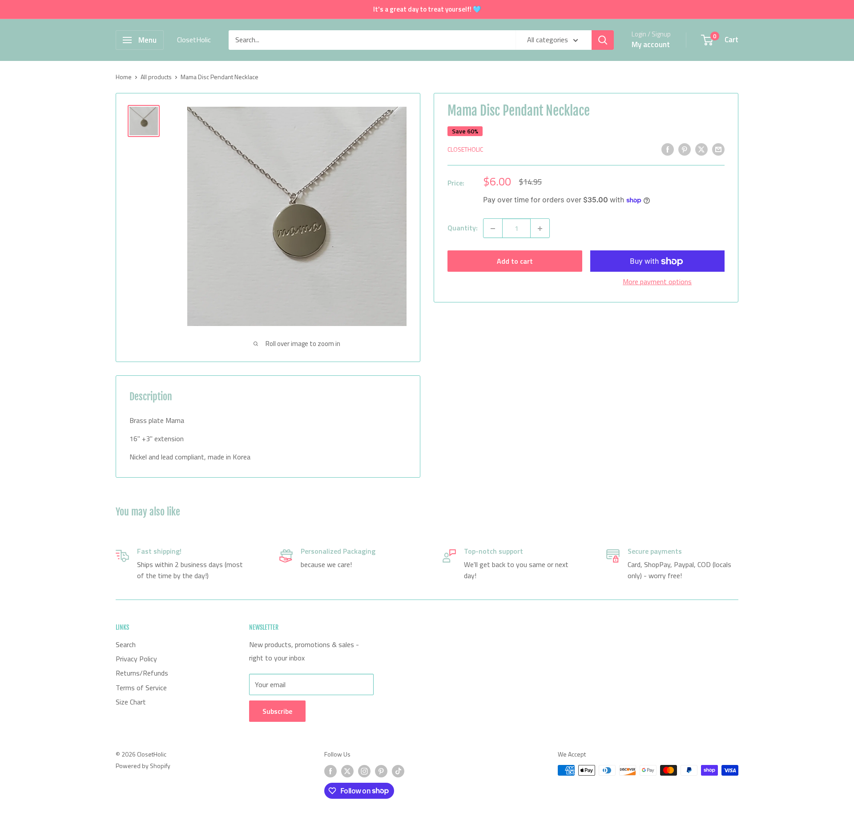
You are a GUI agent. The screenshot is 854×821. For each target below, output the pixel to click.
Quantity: (462, 228)
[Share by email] (718, 149)
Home (124, 76)
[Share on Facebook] (667, 149)
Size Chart (131, 701)
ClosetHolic (465, 149)
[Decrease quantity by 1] (492, 228)
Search (126, 644)
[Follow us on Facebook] (330, 771)
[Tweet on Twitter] (701, 149)
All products (156, 76)
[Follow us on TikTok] (398, 771)
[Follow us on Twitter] (347, 771)
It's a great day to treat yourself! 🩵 (427, 9)
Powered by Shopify (143, 765)
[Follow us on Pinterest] (381, 771)
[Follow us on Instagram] (364, 771)
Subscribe (277, 711)
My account (651, 44)
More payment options (657, 282)
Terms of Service (141, 687)
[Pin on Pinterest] (684, 149)
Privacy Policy (136, 658)
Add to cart (515, 261)
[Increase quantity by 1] (540, 228)
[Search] (603, 40)
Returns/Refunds (142, 673)
